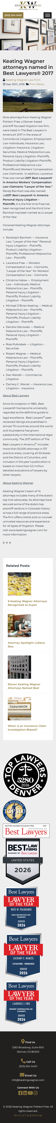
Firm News (37, 84)
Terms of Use (22, 1115)
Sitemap (37, 1115)
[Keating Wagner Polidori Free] (28, 9)
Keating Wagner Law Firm (23, 79)
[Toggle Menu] (47, 15)
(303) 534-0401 (13, 15)
